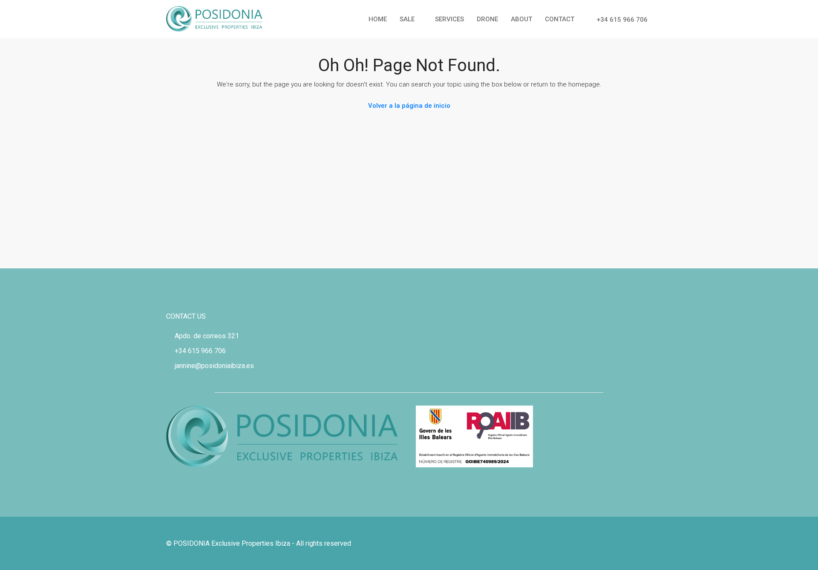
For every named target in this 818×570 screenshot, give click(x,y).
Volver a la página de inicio (409, 105)
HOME (378, 19)
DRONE (487, 19)
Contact (559, 19)
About (521, 19)
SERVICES (449, 19)
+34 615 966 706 (621, 19)
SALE (407, 19)
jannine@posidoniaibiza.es (214, 366)
